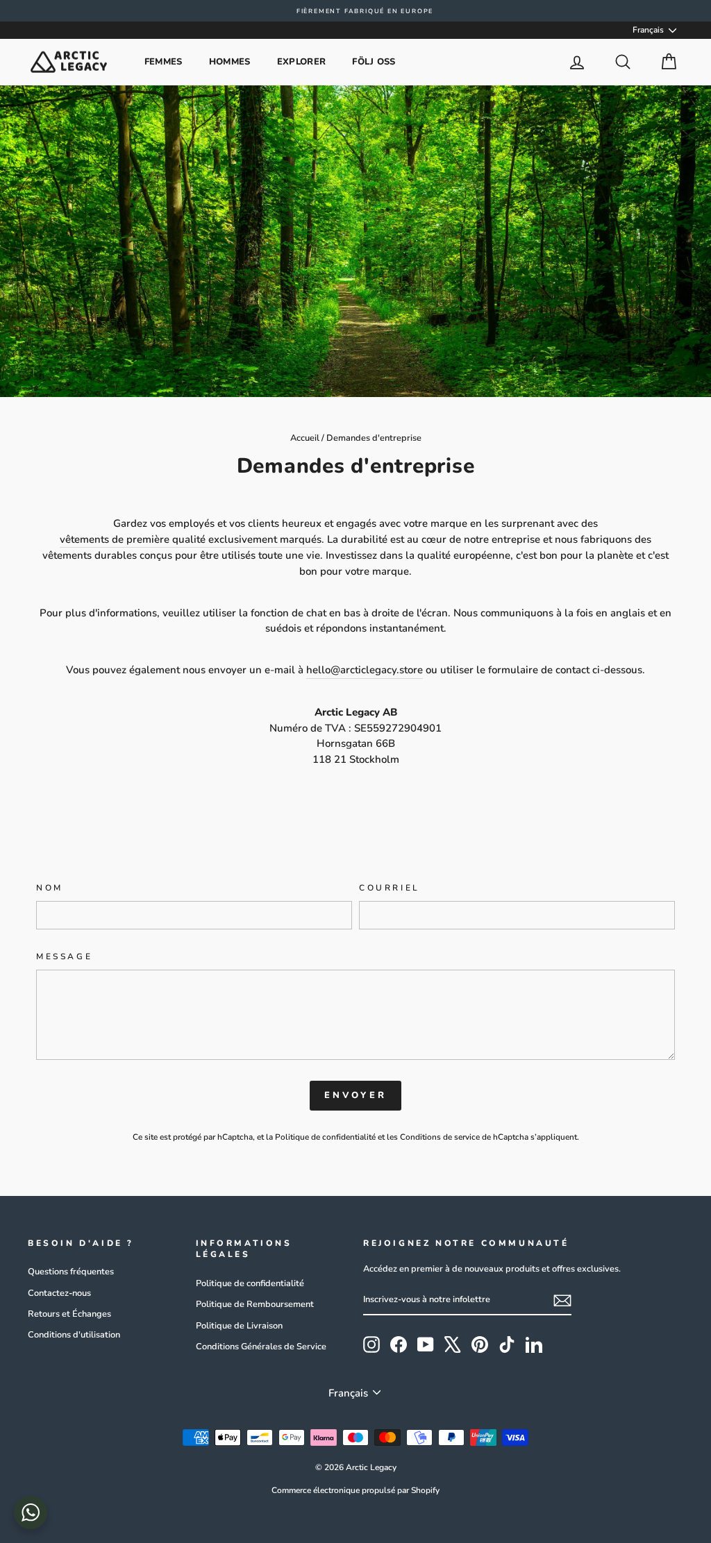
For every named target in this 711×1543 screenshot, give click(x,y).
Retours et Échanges (69, 1314)
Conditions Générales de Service (261, 1346)
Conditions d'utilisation (74, 1335)
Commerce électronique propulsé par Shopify (355, 1490)
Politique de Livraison (239, 1325)
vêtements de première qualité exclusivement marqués (190, 539)
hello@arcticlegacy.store (364, 670)
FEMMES (163, 62)
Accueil (304, 438)
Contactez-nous (59, 1293)
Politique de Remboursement (255, 1304)
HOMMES (230, 62)
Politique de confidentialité (325, 1137)
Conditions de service (440, 1137)
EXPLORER (301, 62)
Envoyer (355, 1095)
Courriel (389, 887)
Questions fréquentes (71, 1271)
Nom (49, 887)
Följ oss (374, 62)
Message (64, 956)
